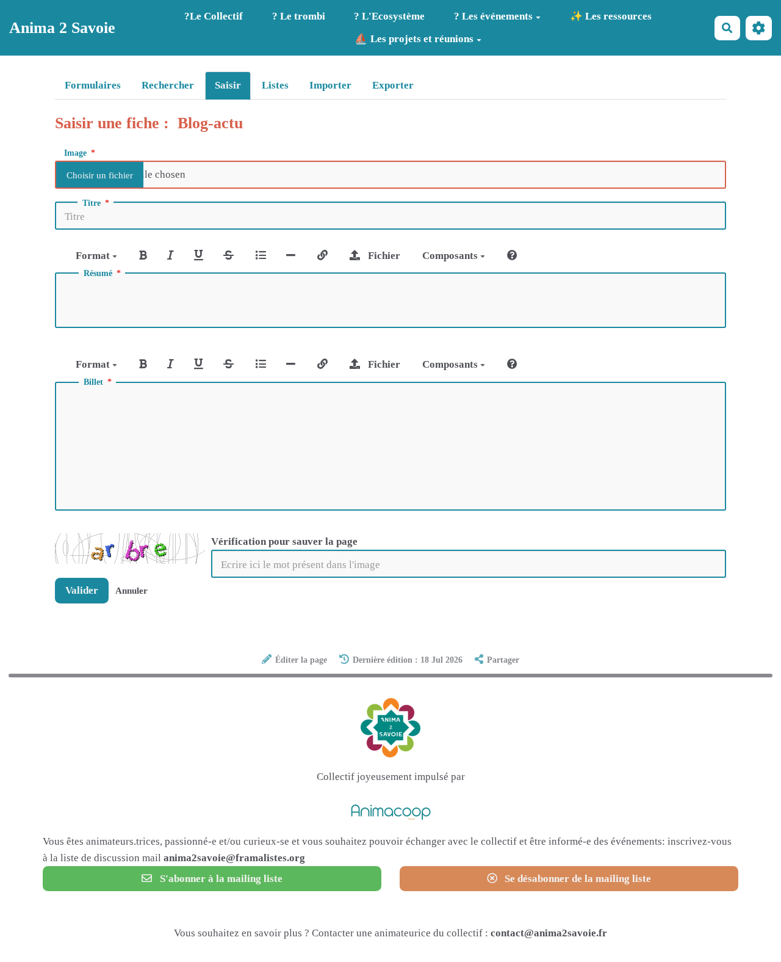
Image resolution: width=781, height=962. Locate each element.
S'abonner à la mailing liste (220, 878)
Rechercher (168, 85)
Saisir (228, 85)
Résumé (98, 273)
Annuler (131, 590)
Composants (451, 255)
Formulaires (93, 85)
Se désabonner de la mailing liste (576, 878)
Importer (330, 85)
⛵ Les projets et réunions (414, 39)
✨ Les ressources (611, 16)
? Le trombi (298, 16)
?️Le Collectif (213, 16)
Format (94, 255)
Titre (91, 203)
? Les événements (493, 16)
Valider (81, 590)
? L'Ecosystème (389, 16)
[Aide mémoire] (512, 255)
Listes (275, 85)
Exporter (393, 85)
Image (75, 153)
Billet (93, 382)
